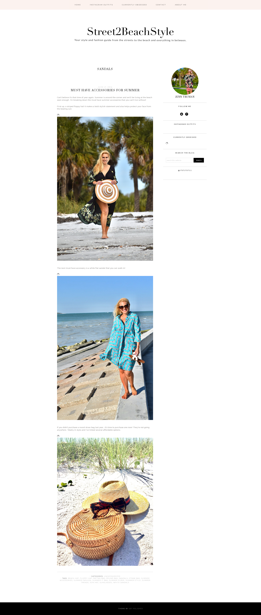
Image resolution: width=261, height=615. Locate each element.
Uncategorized (112, 576)
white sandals (121, 582)
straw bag (134, 578)
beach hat (73, 578)
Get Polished (136, 609)
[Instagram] (182, 114)
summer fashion (82, 580)
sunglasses (106, 582)
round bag (112, 578)
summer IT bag (100, 580)
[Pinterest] (187, 114)
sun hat (94, 582)
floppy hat (86, 578)
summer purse (116, 580)
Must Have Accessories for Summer (105, 90)
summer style (133, 580)
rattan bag (99, 578)
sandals (123, 578)
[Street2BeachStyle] (130, 56)
